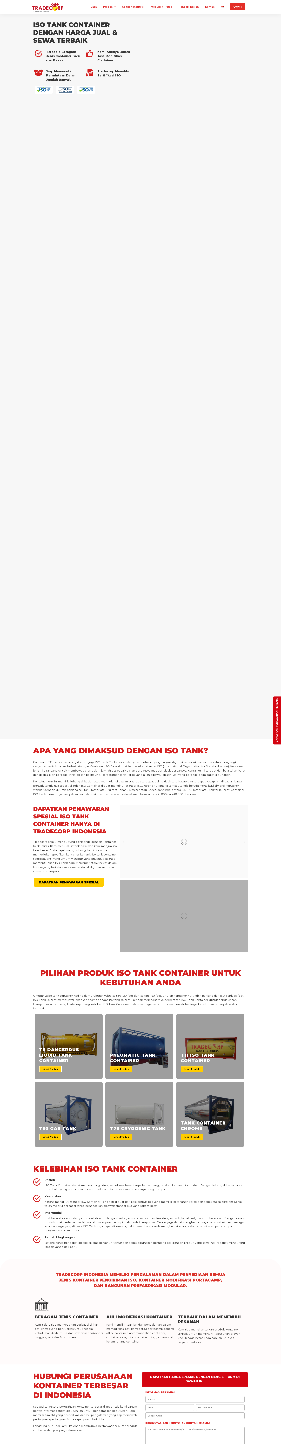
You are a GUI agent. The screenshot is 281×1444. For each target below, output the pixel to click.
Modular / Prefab (161, 6)
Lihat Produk (50, 1069)
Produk (108, 6)
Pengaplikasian (189, 6)
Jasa (94, 6)
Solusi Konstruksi (133, 6)
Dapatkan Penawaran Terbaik (276, 720)
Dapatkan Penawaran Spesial (69, 882)
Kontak (209, 6)
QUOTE (237, 6)
